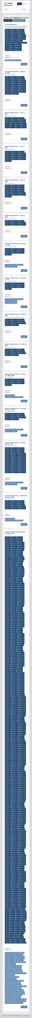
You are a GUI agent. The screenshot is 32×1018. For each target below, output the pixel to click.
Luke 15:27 (13, 918)
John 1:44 (7, 925)
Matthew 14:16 (22, 810)
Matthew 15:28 (22, 840)
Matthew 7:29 (14, 645)
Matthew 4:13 (14, 568)
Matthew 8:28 (21, 661)
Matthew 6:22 (21, 619)
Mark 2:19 (12, 909)
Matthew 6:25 (21, 620)
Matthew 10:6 (14, 31)
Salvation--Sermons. (19, 999)
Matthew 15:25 (22, 838)
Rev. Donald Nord (9, 377)
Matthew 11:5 (8, 719)
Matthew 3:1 (20, 550)
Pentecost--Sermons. (9, 988)
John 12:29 (13, 48)
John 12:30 (19, 48)
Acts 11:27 (7, 127)
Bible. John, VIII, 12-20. (19, 956)
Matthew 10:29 (8, 91)
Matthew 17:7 (8, 870)
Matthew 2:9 (19, 541)
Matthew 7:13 (8, 635)
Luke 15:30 (7, 920)
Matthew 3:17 (8, 561)
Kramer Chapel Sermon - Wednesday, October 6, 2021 (16, 496)
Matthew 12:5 (8, 738)
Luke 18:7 (12, 924)
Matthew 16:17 (8, 858)
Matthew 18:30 (22, 899)
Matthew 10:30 (15, 91)
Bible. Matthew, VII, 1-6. (20, 962)
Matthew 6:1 (20, 606)
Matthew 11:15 (15, 725)
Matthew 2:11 (14, 542)
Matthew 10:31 (22, 91)
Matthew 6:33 (14, 626)
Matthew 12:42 (15, 760)
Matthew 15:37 (22, 845)
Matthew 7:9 (19, 632)
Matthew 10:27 (15, 90)
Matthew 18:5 (14, 885)
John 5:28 (7, 933)
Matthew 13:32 (22, 784)
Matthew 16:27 (15, 864)
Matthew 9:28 (8, 684)
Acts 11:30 (24, 127)
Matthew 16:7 (21, 851)
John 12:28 (7, 48)
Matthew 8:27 (14, 661)
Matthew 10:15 (15, 37)
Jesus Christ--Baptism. (10, 975)
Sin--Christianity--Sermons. (20, 1001)
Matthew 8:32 (8, 665)
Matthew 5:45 (14, 604)
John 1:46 (18, 925)
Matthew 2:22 (8, 550)
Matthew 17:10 (8, 872)
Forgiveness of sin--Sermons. (11, 971)
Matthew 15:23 (8, 838)
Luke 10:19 (7, 42)
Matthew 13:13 (15, 773)
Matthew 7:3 (19, 628)
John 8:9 (16, 937)
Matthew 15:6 (14, 827)
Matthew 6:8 (7, 611)
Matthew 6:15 (14, 615)
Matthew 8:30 (14, 663)
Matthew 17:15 (22, 873)
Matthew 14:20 (8, 814)
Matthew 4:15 (8, 570)
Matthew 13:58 (15, 801)
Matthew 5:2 (7, 578)
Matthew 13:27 (8, 782)
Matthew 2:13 (8, 544)
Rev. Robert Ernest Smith (11, 74)
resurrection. (20, 990)
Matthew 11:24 (15, 730)
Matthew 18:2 (14, 883)
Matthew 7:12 (21, 633)
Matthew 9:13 (8, 674)
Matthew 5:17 (8, 587)
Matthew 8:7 (19, 648)
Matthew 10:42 (22, 472)
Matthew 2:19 (8, 548)
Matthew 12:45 (15, 762)
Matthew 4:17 (21, 570)
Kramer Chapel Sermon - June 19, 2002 (15, 180)
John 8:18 (23, 940)
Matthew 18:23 (15, 896)
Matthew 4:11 (20, 567)
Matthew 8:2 (7, 647)
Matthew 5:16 (21, 585)
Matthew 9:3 (19, 667)
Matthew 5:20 (8, 589)
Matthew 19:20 (8, 907)
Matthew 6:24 (14, 620)
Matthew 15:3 (14, 825)
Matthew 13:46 (15, 793)
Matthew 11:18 (15, 726)
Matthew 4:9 (7, 567)
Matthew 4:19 (14, 572)
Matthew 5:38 (8, 600)
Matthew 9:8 (13, 671)
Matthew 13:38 (22, 788)
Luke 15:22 (7, 916)
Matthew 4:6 (7, 565)
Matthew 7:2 (13, 628)
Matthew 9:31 (8, 686)
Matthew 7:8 (13, 632)
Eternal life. (19, 965)
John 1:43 (22, 924)
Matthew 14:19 (22, 812)
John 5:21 (18, 929)
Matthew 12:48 (15, 764)
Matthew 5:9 (13, 581)
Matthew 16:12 (15, 855)
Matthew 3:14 (8, 559)
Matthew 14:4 (21, 803)
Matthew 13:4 (14, 767)
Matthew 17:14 (15, 873)
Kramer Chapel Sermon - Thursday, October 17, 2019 (15, 409)
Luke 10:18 (20, 40)
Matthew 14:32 (8, 821)
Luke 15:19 (13, 914)
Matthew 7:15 (21, 635)
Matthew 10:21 (15, 86)
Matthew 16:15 (15, 857)
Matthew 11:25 (22, 730)
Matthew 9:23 (14, 680)
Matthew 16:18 (15, 858)
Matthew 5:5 (7, 580)
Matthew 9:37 (21, 185)
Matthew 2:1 (7, 537)
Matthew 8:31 (21, 663)
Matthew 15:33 (15, 844)
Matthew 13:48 (8, 795)
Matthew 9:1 (7, 667)
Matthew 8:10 (20, 650)
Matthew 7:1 (7, 628)
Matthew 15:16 (22, 832)
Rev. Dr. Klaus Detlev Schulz (11, 445)
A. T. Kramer (8, 535)
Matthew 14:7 (21, 805)
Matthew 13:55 (15, 799)
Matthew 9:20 (14, 678)
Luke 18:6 (7, 924)
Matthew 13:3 (8, 767)
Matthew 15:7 (21, 827)
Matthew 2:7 (7, 541)
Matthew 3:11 (8, 557)
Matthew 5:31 (21, 594)
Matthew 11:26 (8, 732)
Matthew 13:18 (8, 777)
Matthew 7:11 (14, 633)
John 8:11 (7, 938)
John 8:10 (21, 937)
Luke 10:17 (14, 40)
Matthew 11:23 (8, 730)
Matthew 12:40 (22, 758)
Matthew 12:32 (8, 754)
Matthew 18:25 (8, 898)
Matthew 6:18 (14, 617)
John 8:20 (12, 942)
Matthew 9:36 (14, 185)
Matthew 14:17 (8, 812)
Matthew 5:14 (8, 585)
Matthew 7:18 (21, 637)
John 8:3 (7, 935)
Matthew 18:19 (8, 894)
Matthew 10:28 (22, 90)
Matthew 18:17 (15, 892)
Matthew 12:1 (22, 734)
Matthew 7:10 (8, 633)
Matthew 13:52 (15, 797)
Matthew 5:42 (14, 602)
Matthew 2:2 (13, 537)
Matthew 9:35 (8, 185)
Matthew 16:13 (22, 855)
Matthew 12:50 (8, 766)
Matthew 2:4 (7, 539)
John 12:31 (7, 50)
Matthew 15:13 (22, 831)
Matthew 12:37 (22, 756)
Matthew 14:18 (15, 812)
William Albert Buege (20, 26)
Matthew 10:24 (15, 88)
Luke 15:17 (24, 912)
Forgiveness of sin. (17, 969)
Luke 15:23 (13, 916)
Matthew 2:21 (21, 548)
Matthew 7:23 (14, 641)
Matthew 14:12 (15, 808)
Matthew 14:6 (14, 805)
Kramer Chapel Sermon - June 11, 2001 (15, 113)
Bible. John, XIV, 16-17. (9, 958)
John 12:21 (24, 42)
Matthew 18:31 (8, 901)
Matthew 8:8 (7, 650)
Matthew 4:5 (19, 563)
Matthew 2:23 (14, 550)
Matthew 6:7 (19, 609)
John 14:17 (23, 942)
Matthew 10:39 (22, 470)
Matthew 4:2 (20, 561)
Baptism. (22, 952)
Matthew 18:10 (8, 888)
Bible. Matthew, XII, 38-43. (10, 964)
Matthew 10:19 (22, 84)
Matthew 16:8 (8, 853)
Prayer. (19, 988)
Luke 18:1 (24, 920)
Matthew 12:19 (22, 745)
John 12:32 (13, 50)
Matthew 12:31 (22, 752)
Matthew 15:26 (8, 840)
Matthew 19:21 (15, 907)
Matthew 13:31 (15, 784)
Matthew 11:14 (8, 725)
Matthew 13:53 (22, 797)
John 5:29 (12, 933)
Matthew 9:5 (13, 669)
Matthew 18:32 (15, 901)
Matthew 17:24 (22, 879)
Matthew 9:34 (8, 687)
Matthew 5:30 (14, 594)
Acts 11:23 (7, 125)
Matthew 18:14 (15, 890)
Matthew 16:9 (14, 853)
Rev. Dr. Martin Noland (10, 411)
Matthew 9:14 (14, 674)
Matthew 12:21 (15, 747)
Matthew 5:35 (8, 598)
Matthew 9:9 (19, 671)
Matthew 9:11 (14, 673)
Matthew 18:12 (22, 888)
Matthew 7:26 (14, 643)
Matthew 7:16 (8, 637)
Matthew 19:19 (22, 905)
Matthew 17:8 (14, 870)
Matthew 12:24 (15, 749)
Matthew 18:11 (15, 888)
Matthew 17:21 (22, 877)
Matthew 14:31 (22, 819)
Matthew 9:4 (7, 669)
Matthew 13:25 (15, 780)
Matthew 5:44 (8, 604)
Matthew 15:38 (8, 847)
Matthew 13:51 (8, 797)
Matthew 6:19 (21, 617)
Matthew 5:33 (14, 596)
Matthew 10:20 (8, 86)
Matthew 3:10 (20, 555)
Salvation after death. (20, 993)
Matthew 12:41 (8, 760)
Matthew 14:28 (22, 818)
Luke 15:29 (24, 918)
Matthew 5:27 (14, 593)
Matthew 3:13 (21, 557)
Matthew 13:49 (15, 795)
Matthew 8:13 (21, 652)
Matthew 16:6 (14, 851)
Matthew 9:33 (21, 686)
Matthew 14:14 (8, 810)
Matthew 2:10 (8, 542)
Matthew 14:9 (14, 806)
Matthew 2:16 (8, 546)
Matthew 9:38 (8, 187)
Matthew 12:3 (14, 736)
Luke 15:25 (24, 916)
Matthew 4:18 (8, 572)
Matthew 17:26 (15, 881)
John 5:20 (12, 929)
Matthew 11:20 (8, 728)
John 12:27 (19, 46)
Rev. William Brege (9, 149)
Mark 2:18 (7, 909)
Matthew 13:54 (8, 799)
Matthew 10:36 (22, 468)
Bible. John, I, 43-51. (9, 954)
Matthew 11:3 (14, 717)
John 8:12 (12, 938)
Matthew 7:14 (14, 635)
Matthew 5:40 (21, 600)
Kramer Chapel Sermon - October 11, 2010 (16, 314)
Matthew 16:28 (22, 864)
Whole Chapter (8, 20)
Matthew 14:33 (15, 821)
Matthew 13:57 (8, 801)
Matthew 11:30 (15, 734)
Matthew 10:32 (8, 93)
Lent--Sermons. (18, 60)
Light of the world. (8, 984)
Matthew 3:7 (19, 554)
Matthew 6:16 (21, 615)
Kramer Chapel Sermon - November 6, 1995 (15, 278)
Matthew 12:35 (8, 756)
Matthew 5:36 (14, 598)
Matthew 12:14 (8, 743)
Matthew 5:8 (7, 581)
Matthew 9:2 (13, 667)
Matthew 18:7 (8, 886)
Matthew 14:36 (15, 823)
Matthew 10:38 (15, 470)
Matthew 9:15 (21, 674)
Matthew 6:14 (8, 615)
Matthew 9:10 (8, 673)
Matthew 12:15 (15, 743)
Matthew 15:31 (22, 842)
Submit (23, 9)
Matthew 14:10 (21, 806)
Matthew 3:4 (19, 552)
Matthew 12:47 (8, 764)
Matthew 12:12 (15, 741)
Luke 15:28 (18, 918)
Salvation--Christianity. (9, 999)
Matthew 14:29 (8, 819)
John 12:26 (13, 46)
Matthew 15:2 (8, 825)
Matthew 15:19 (22, 834)
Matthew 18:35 (15, 903)
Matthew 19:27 (8, 38)
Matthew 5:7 (19, 580)
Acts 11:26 (24, 125)
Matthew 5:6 (13, 580)
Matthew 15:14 (8, 832)
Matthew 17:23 (15, 879)
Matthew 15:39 (15, 847)
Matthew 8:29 (8, 663)
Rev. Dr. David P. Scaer (10, 347)
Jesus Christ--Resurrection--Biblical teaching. (14, 980)
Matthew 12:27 (15, 751)
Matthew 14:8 (8, 806)
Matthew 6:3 (13, 607)
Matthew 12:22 (22, 747)
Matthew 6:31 (21, 624)
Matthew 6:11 (8, 613)
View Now (24, 64)
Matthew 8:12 (14, 652)
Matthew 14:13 (22, 808)
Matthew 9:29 (14, 684)
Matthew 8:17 (8, 656)
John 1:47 (23, 925)
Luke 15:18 (7, 914)
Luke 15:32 (18, 920)
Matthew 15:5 (8, 827)
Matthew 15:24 (15, 838)
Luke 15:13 (23, 911)
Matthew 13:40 (15, 790)
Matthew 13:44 (22, 792)
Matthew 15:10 (21, 829)
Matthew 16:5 (8, 851)
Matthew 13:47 (22, 793)
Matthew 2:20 (14, 548)
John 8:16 (12, 940)
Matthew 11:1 (22, 715)
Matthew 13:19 (15, 777)
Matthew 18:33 (22, 901)
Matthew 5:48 (14, 606)
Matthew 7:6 (19, 630)
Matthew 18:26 (15, 898)
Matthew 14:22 (22, 814)
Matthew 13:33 (8, 786)
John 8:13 (18, 938)
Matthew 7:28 (8, 645)
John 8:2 (22, 933)
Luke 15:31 (13, 920)
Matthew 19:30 (8, 40)
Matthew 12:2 (8, 736)
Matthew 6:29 (8, 624)
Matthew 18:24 (22, 896)
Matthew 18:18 (22, 892)
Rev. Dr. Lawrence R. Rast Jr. (11, 218)
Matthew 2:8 (13, 541)
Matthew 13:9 (8, 771)
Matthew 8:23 (8, 660)
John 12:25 (7, 46)
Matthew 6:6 (13, 609)
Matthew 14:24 (15, 816)
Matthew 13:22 (15, 779)
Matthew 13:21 (8, 779)
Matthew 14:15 (15, 810)
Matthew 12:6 (14, 738)
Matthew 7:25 (8, 643)
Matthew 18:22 (8, 896)
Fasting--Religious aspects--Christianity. (13, 967)
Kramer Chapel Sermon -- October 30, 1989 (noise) (15, 374)
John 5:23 (7, 931)
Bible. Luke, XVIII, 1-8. (9, 960)
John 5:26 (18, 931)
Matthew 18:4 (8, 885)
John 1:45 (12, 925)
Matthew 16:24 (15, 862)
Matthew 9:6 (19, 669)
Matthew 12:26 (8, 751)
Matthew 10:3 (14, 29)
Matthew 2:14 (14, 544)
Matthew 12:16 (22, 743)
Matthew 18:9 (21, 886)
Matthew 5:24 (14, 591)
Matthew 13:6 (8, 769)
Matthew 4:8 (19, 565)
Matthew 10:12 (15, 35)
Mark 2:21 (23, 909)
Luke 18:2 (7, 922)
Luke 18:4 (17, 922)
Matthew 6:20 (8, 619)
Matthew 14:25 (22, 816)
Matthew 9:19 (8, 678)
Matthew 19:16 (22, 903)
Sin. (25, 999)
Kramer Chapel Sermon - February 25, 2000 (15, 72)
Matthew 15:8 (8, 829)
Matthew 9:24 (21, 680)
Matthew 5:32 (8, 596)
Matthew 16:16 (22, 857)
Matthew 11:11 (8, 723)
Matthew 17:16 (8, 875)
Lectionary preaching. (9, 60)
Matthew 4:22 (14, 574)
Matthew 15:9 (14, 829)
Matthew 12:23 (8, 749)
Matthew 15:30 (15, 842)
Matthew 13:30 (8, 784)
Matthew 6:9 (13, 611)
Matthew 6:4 (19, 607)
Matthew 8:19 (21, 656)
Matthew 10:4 (21, 29)
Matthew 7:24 (21, 641)
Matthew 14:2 (8, 803)
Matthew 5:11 (8, 583)
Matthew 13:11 (22, 771)
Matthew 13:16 (15, 775)
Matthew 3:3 (13, 552)
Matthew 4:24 (8, 576)
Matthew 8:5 (7, 648)
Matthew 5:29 (8, 594)
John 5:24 (12, 931)
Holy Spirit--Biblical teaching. (11, 973)
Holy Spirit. (20, 971)
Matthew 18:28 (8, 899)
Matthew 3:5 (7, 554)
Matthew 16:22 (22, 860)
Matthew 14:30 (15, 819)
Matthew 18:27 (22, 898)
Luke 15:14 (7, 912)
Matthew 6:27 (14, 622)
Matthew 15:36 (15, 845)
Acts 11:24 (13, 125)
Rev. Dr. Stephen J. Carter (11, 246)
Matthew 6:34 (21, 626)
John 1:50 (18, 927)
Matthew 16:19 (22, 858)
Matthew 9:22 (8, 680)
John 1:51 (23, 927)
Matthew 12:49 (22, 764)
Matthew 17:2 (14, 866)
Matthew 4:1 (14, 561)
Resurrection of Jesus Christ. (11, 990)
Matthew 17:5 (14, 868)
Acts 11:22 (24, 123)
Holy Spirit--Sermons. (22, 973)
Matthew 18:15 (22, 890)
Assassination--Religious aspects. (12, 952)
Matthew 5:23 (8, 591)
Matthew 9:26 (14, 682)
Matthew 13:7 (14, 769)
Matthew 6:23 (8, 620)
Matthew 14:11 (8, 808)
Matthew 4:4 (13, 563)
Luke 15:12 (18, 911)
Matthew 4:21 (8, 574)
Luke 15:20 (18, 914)
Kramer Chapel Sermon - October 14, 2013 (16, 344)
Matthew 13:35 (22, 786)
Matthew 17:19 (8, 877)
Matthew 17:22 (8, 879)
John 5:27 (23, 931)
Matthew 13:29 (22, 782)
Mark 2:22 (7, 911)
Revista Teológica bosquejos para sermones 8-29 (15, 532)
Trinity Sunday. (8, 1003)
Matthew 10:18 (15, 84)
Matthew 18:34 (8, 903)
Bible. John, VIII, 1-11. (9, 956)
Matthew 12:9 (14, 739)
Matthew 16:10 (21, 853)
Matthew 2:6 (19, 539)
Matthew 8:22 (21, 658)
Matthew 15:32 (8, 844)
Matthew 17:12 (22, 872)
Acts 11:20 (13, 123)
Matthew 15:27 (15, 840)
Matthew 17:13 (8, 873)
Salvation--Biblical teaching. (15, 995)
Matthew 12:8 (8, 739)
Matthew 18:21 (22, 894)
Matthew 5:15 (14, 585)
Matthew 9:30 (21, 684)
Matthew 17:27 (22, 881)
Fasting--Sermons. (9, 969)
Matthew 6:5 (7, 609)
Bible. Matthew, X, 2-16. (10, 518)
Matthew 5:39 (14, 600)
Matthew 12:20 (8, 747)
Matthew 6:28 (21, 622)
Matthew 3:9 (13, 555)
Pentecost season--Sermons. (11, 266)
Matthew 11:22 (22, 728)
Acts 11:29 (18, 127)
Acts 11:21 (18, 123)
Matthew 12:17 (8, 745)
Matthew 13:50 (22, 795)
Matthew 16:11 (8, 855)
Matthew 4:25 (14, 576)
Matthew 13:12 (8, 773)
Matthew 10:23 (8, 88)
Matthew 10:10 (21, 33)
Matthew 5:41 (8, 602)
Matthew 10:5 (8, 31)
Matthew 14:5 (8, 805)
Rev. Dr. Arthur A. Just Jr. (11, 115)
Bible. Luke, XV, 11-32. (20, 958)
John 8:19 (7, 942)
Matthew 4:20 (21, 572)
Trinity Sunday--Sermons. (17, 1003)
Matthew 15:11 (8, 831)
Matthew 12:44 (8, 762)
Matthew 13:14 (22, 773)
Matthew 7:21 (21, 639)
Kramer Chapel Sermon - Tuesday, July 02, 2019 (15, 443)
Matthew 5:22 (21, 589)
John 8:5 (16, 935)
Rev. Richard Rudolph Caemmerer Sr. (19, 27)
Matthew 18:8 (14, 886)
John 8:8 (11, 937)
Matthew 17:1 (8, 866)
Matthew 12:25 (22, 749)
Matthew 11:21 (15, 728)
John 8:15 (7, 940)
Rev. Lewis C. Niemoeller (11, 26)
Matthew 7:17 (14, 637)
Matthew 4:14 (21, 568)
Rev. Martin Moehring (10, 183)
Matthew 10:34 (8, 468)
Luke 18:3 (12, 922)
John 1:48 (7, 927)
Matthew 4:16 (14, 570)
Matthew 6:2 (7, 607)
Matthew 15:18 (15, 834)
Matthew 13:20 (22, 777)
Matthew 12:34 (22, 754)
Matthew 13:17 (22, 775)
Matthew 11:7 (21, 719)
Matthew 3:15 (14, 559)
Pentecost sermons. (22, 986)
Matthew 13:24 (8, 780)
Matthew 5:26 (8, 593)
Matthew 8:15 (14, 654)
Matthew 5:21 (14, 589)
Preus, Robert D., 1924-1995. (11, 302)
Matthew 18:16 (8, 892)
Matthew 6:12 (14, 613)
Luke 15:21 (24, 914)
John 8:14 (23, 938)
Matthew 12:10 (21, 739)
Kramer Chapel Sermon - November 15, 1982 (15, 244)
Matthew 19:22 (22, 907)
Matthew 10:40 (8, 472)
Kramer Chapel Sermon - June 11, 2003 (15, 147)
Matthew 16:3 (14, 849)
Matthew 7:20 (14, 639)
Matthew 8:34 (21, 665)
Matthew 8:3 (13, 647)
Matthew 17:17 (15, 875)
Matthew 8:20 (8, 658)
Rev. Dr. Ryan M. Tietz (10, 498)
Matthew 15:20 (8, 836)
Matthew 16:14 (8, 857)
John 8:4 (11, 935)
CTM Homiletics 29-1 (11, 24)
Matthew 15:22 (22, 836)
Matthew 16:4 (21, 849)
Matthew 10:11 (8, 35)
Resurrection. (8, 991)
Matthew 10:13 (22, 35)
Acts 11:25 (18, 125)
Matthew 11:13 (22, 723)
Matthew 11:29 (8, 734)
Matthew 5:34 (21, 596)
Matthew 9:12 (21, 673)
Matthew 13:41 (22, 790)
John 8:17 (18, 940)
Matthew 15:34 (22, 844)
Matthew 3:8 (7, 555)
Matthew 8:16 (21, 654)
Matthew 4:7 (13, 565)
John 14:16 (18, 942)
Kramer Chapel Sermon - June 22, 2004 (15, 216)
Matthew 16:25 (22, 862)
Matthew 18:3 (21, 883)
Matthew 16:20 (8, 860)
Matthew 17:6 (21, 868)
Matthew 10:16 (22, 37)
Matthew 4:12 (8, 568)
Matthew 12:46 (22, 762)
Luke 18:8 (17, 924)
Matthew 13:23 (22, 779)
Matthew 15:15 (15, 832)
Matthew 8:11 (8, 652)
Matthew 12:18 (15, 745)
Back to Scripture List (19, 20)
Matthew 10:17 (8, 84)
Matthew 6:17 (8, 617)
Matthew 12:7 (21, 738)
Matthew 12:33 (15, 754)
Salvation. (7, 995)
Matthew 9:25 (8, 682)
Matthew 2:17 (14, 546)
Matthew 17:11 (15, 872)
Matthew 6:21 (14, 619)
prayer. (16, 988)
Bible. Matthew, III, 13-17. (10, 962)
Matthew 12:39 (15, 758)
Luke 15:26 (7, 918)
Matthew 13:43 (15, 792)
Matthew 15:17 (8, 834)
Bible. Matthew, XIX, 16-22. (10, 965)
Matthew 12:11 (8, 741)
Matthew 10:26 (8, 90)
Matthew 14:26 (8, 818)
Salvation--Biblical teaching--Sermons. (12, 997)
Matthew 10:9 (14, 33)
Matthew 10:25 (22, 88)
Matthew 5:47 (8, 606)
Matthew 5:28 (21, 593)
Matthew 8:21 (14, 658)
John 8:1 (17, 933)
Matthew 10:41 (15, 472)
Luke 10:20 (13, 42)
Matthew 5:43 (21, 602)
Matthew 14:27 (15, 818)
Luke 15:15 (13, 912)
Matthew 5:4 (19, 578)
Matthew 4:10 (14, 567)
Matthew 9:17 (14, 676)
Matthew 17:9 (21, 870)
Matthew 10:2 (8, 29)
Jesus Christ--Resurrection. (10, 978)
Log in (19, 3)
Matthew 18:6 (21, 885)
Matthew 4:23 (21, 574)
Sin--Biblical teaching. (9, 1001)
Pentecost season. (17, 984)
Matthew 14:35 (8, 823)
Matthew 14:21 (15, 814)
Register (25, 3)
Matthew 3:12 (14, 557)
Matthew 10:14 (8, 37)
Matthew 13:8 (21, 769)
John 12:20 (18, 42)
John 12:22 (7, 44)
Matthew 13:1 (15, 766)
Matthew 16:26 (8, 864)
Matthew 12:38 (8, 758)
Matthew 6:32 (8, 626)
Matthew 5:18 (14, 587)
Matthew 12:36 (15, 756)
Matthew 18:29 (15, 899)
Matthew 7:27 (21, 643)
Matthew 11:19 (22, 726)
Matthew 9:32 (14, 686)
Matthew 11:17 (8, 726)
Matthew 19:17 (8, 905)
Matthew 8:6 (13, 648)
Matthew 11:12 (15, 723)
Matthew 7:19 (8, 639)
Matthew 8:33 (14, 665)
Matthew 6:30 (14, 624)
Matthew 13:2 (21, 766)
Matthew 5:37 (21, 598)
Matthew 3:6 (13, 554)
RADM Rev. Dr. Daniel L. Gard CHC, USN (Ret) (15, 317)
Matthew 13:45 (8, 793)
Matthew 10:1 (14, 187)
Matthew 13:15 (8, 775)
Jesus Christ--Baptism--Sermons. (12, 977)
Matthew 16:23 (8, 862)
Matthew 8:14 (8, 654)
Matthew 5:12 (14, 583)
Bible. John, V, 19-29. (18, 954)
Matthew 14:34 (22, 821)
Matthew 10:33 (15, 93)
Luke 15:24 (18, 916)
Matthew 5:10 (20, 581)
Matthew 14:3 (14, 803)
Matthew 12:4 (21, 736)
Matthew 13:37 (15, 788)
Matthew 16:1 (22, 847)
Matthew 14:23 (8, 816)
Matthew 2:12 (21, 542)
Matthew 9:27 (21, 682)
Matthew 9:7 (7, 671)
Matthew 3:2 (7, 552)
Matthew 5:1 (20, 576)
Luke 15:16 (18, 912)
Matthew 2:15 (21, 544)
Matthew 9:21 (21, 678)
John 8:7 (7, 937)
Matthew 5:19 (21, 587)
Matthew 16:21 (15, 860)
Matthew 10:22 (22, 86)
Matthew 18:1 (8, 883)
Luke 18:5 (22, 922)
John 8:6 (21, 935)
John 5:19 (7, 929)
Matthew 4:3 (7, 563)
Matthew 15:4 (21, 825)
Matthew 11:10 (21, 721)
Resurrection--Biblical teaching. (18, 991)
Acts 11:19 (7, 123)
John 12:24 (19, 44)
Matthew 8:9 (13, 650)
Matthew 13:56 (22, 799)
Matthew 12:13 (22, 741)
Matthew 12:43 (22, 760)
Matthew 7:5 (13, 630)
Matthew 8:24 (14, 660)
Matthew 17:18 (22, 875)
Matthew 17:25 (8, 881)
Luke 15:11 (12, 911)
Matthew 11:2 (8, 717)
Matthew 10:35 (15, 468)
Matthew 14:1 (22, 801)
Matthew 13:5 (21, 767)
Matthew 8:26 (8, 661)
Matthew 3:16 (21, 559)
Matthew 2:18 (21, 546)
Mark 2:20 (17, 909)
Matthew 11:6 (14, 719)
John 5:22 (23, 929)
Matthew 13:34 (15, 786)
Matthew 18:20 (15, 894)
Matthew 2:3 (19, 537)
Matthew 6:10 (20, 611)
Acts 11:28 (13, 127)
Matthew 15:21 (15, 836)
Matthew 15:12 (15, 831)
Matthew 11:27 (15, 732)
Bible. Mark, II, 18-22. (19, 960)
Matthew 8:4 (19, 647)
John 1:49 (12, 927)
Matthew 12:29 (8, 752)
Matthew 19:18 (15, 905)
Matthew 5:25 (21, 591)
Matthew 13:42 (8, 792)
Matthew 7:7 (7, 632)
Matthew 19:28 (15, 38)
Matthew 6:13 (21, 613)
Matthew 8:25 (21, 660)
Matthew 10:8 (8, 33)
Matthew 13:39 (8, 790)
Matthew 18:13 (8, 890)
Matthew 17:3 (21, 866)
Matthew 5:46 (21, 604)
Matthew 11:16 (22, 725)
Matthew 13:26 (22, 780)
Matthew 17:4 (8, 868)
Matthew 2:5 (13, 539)
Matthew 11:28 (22, 732)
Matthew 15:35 (8, 845)
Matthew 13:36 (8, 788)
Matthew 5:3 (13, 578)
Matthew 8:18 (14, 656)
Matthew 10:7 (21, 31)
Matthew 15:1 (22, 823)
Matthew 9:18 (21, 676)
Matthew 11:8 (8, 721)
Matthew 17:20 (15, 877)
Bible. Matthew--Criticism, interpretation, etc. (14, 264)
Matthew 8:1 (20, 645)
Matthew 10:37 (8, 470)
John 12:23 (13, 44)
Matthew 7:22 (8, 641)
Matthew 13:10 (15, 771)
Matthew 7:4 (7, 630)
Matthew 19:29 (22, 38)
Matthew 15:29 (8, 842)
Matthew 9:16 (8, 676)
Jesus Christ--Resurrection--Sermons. (12, 982)
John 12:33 (19, 50)
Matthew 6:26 (8, 622)
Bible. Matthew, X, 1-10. (10, 395)
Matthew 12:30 (15, 752)
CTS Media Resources (8, 4)
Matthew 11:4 (21, 717)
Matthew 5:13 (21, 583)
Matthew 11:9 (14, 721)
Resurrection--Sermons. (10, 993)
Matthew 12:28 (22, 751)
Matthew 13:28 (15, 782)
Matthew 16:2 (8, 849)
